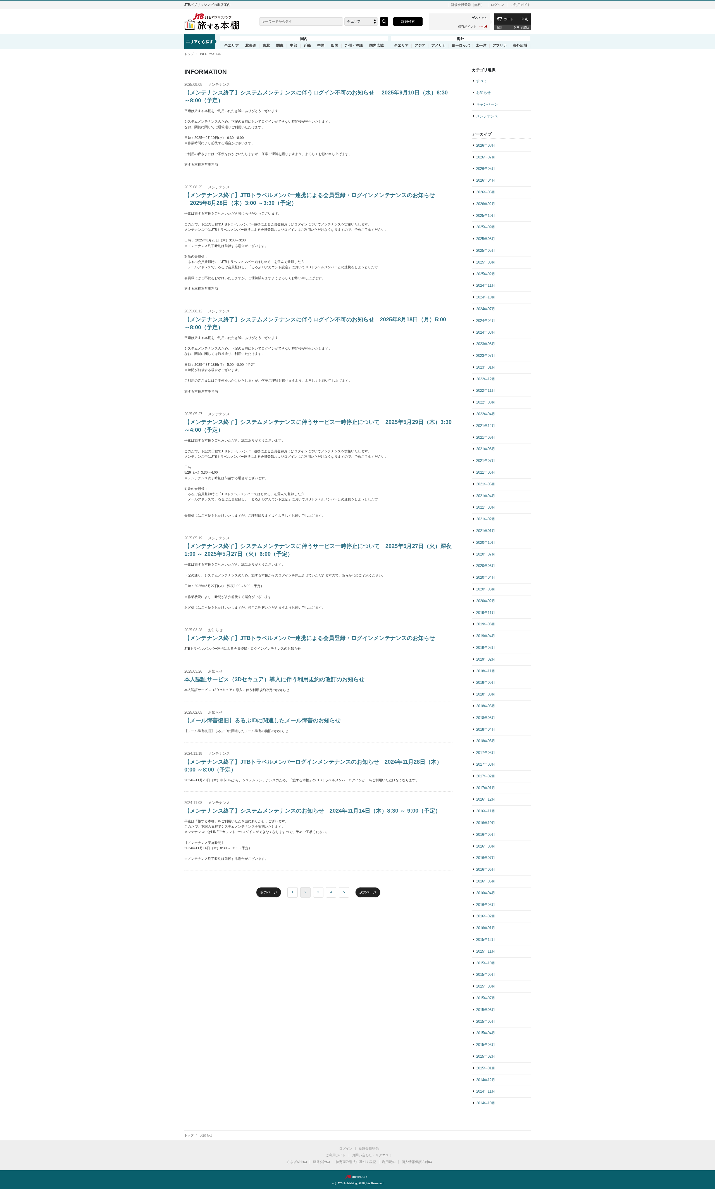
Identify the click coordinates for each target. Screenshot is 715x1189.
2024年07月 (485, 309)
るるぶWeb (294, 1162)
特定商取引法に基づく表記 (356, 1162)
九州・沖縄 (354, 46)
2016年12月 (485, 799)
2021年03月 (485, 507)
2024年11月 (485, 285)
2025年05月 (485, 250)
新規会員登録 (369, 1148)
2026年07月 (485, 157)
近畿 (307, 46)
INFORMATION (210, 54)
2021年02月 (485, 519)
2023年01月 (485, 367)
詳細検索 (408, 21)
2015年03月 (485, 1045)
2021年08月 (485, 449)
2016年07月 (485, 858)
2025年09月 (485, 227)
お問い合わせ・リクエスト (372, 1155)
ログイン (497, 5)
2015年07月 (485, 998)
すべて (481, 81)
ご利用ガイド (521, 5)
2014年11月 (485, 1091)
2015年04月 (485, 1033)
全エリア (231, 46)
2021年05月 (485, 484)
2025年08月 (485, 239)
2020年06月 (485, 566)
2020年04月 (485, 577)
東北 (266, 46)
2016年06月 (485, 869)
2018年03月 (485, 741)
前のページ (268, 892)
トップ (189, 54)
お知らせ (483, 93)
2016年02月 (485, 916)
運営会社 (319, 1162)
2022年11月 (485, 390)
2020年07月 (485, 554)
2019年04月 (485, 636)
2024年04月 (485, 321)
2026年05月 (485, 169)
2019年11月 (485, 613)
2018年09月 (485, 682)
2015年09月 (485, 974)
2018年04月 (485, 729)
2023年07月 (485, 355)
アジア (419, 46)
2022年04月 (485, 414)
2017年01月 (485, 788)
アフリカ (499, 46)
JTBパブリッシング (357, 1177)
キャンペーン (487, 104)
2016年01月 (485, 928)
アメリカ (438, 46)
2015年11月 (485, 951)
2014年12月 (485, 1080)
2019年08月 (485, 624)
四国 (334, 46)
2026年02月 (485, 204)
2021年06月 (485, 472)
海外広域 (520, 46)
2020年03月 (485, 589)
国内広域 (376, 46)
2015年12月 (485, 940)
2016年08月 (485, 846)
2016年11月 (485, 811)
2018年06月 (485, 706)
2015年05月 (485, 1021)
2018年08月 (485, 694)
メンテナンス (487, 116)
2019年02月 (485, 659)
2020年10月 (485, 542)
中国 (321, 46)
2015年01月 (485, 1068)
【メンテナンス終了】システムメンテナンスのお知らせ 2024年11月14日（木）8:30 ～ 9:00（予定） (312, 811)
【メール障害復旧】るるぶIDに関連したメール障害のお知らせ (262, 720)
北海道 (250, 46)
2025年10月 (485, 215)
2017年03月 (485, 764)
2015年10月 (485, 963)
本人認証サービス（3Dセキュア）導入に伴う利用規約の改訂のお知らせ (274, 679)
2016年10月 (485, 823)
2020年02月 (485, 601)
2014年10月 (485, 1103)
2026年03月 (485, 192)
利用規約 (388, 1162)
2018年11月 (485, 671)
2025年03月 (485, 262)
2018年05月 (485, 718)
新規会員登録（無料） (467, 5)
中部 (293, 46)
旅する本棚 (215, 21)
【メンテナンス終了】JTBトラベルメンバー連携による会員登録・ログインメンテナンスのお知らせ (309, 638)
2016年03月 (485, 905)
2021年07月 (485, 461)
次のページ (367, 892)
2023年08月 (485, 344)
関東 (279, 46)
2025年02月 (485, 274)
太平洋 (481, 46)
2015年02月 (485, 1056)
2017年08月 (485, 753)
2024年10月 (485, 297)
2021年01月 (485, 531)
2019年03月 (485, 647)
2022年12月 (485, 379)
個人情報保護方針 (415, 1162)
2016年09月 (485, 834)
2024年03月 (485, 332)
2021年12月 (485, 426)
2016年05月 (485, 881)
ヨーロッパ (461, 46)
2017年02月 (485, 776)
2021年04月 (485, 496)
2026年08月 (485, 145)
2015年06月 (485, 1010)
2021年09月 (485, 437)
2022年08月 (485, 402)
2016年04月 (485, 893)
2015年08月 (485, 986)
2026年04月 (485, 180)
